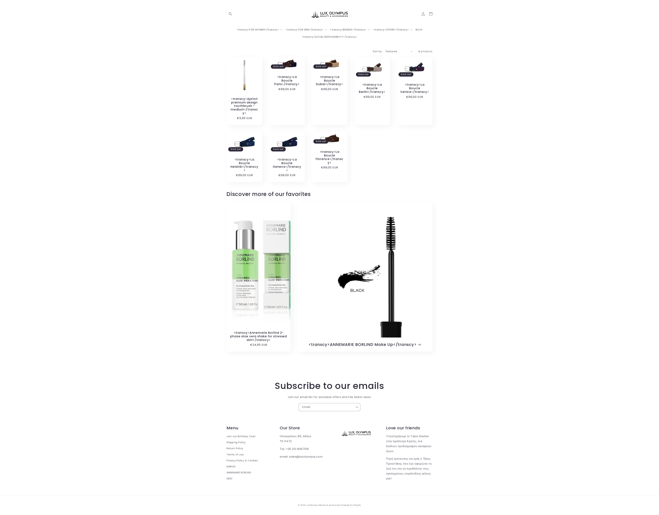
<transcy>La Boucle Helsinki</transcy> (244, 165)
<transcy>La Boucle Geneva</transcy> (287, 165)
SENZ (229, 478)
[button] (230, 14)
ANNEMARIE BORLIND (239, 472)
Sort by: (377, 51)
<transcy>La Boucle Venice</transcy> (414, 88)
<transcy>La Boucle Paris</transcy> (287, 80)
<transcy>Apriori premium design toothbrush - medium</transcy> (244, 106)
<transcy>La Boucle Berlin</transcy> (372, 88)
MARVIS (231, 466)
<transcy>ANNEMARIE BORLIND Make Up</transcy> (363, 344)
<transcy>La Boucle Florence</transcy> (329, 157)
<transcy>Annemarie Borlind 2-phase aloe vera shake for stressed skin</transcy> (258, 336)
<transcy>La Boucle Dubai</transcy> (329, 80)
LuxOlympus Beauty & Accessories (324, 505)
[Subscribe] (356, 407)
